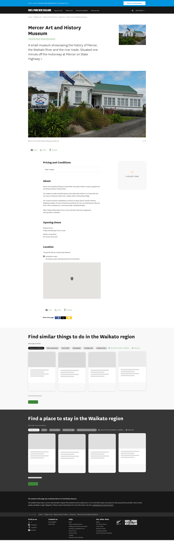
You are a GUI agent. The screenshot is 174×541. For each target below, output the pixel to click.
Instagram (34, 525)
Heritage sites (88, 348)
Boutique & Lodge (68, 430)
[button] (58, 10)
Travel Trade (99, 526)
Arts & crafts (65, 348)
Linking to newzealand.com (77, 528)
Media (98, 522)
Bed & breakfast (54, 430)
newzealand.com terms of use (102, 505)
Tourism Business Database (104, 533)
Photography (76, 348)
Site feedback (52, 522)
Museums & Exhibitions (36, 348)
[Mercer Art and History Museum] (132, 35)
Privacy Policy (73, 533)
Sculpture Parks (101, 348)
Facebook (34, 527)
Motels (44, 430)
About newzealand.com (75, 524)
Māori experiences (52, 348)
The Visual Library (101, 524)
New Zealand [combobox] (140, 10)
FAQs (70, 522)
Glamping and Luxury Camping (87, 430)
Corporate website (101, 531)
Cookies (71, 535)
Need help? (51, 524)
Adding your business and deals (78, 526)
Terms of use (72, 531)
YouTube (33, 530)
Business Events (101, 528)
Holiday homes (33, 430)
